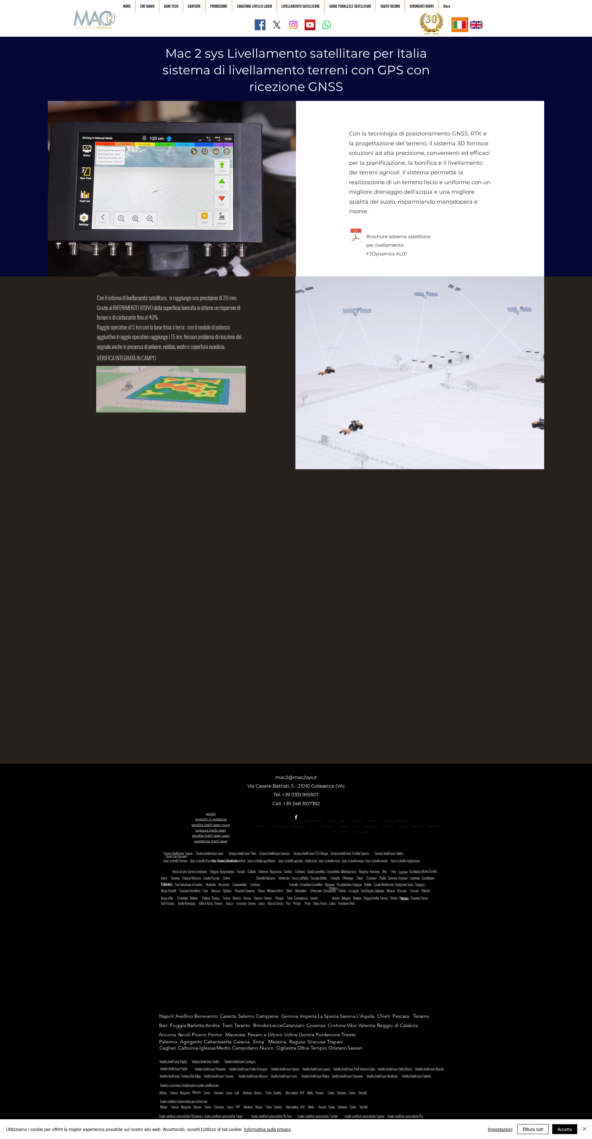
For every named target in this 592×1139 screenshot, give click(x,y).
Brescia (297, 826)
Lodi (357, 826)
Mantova (371, 826)
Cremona (327, 826)
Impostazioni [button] (500, 1129)
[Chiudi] (584, 1129)
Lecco (344, 826)
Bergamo (279, 826)
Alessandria (315, 821)
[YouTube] (310, 24)
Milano (295, 821)
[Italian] (459, 24)
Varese (358, 821)
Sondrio (417, 826)
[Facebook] (260, 24)
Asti (331, 821)
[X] (276, 24)
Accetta (564, 1129)
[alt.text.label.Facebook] (296, 817)
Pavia (402, 826)
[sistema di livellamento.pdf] (356, 237)
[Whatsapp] (326, 24)
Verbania (403, 821)
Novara (372, 821)
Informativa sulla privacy (267, 1129)
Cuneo (387, 821)
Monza (388, 826)
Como (312, 826)
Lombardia (360, 832)
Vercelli (435, 826)
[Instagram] (293, 24)
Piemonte (339, 832)
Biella (345, 821)
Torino (262, 826)
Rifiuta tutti (533, 1129)
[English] (476, 24)
